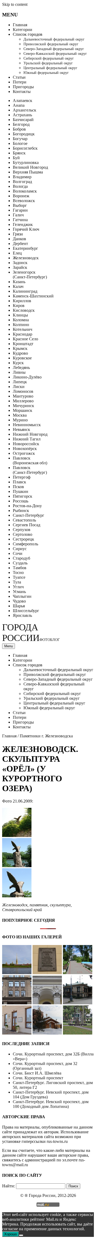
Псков (18, 486)
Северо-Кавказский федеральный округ (55, 54)
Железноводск (26, 258)
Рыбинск (21, 510)
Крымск (20, 348)
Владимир (22, 177)
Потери (19, 82)
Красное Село (25, 339)
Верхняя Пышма (28, 172)
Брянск (19, 153)
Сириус (20, 548)
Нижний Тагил (27, 439)
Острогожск (24, 453)
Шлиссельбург (26, 610)
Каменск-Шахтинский (33, 296)
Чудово (19, 601)
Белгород (21, 124)
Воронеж (21, 196)
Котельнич (22, 329)
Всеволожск (24, 200)
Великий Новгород (30, 167)
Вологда (20, 186)
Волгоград (22, 181)
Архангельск (24, 110)
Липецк (20, 382)
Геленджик (23, 224)
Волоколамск (25, 191)
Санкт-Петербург (28, 515)
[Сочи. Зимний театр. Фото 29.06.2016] (16, 1033)
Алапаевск (22, 100)
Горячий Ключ (26, 229)
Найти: (8, 1186)
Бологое (20, 143)
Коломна (21, 320)
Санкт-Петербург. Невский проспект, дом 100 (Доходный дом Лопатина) (51, 1104)
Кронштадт (23, 343)
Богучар (20, 138)
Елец (17, 253)
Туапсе (19, 577)
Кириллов (22, 300)
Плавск (19, 482)
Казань (19, 281)
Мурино (20, 420)
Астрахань (22, 115)
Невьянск (21, 429)
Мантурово (23, 396)
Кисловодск (24, 310)
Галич (18, 215)
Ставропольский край (22, 909)
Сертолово (22, 534)
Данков (19, 239)
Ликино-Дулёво (27, 377)
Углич (18, 587)
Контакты (22, 91)
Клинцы (20, 315)
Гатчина (20, 219)
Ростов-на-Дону (27, 505)
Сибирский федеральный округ (48, 58)
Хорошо (10, 1234)
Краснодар (22, 334)
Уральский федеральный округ (48, 63)
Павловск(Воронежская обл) (30, 460)
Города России (31, 632)
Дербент (20, 243)
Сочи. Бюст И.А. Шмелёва (37, 1073)
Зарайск (20, 267)
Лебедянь (21, 367)
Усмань (19, 591)
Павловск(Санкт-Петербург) (30, 470)
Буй (16, 157)
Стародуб (21, 558)
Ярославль (22, 615)
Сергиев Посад (26, 525)
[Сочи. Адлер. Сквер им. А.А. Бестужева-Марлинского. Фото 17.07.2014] (77, 1033)
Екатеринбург (25, 248)
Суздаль (20, 563)
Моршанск (22, 410)
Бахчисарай (23, 119)
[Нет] (21, 1235)
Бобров (19, 129)
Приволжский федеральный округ (50, 44)
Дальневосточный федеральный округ (54, 39)
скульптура (60, 905)
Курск (18, 362)
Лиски (19, 386)
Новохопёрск (25, 448)
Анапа (19, 105)
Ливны (19, 372)
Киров (19, 305)
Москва (20, 415)
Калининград (25, 291)
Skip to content (14, 4)
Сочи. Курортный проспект (38, 1078)
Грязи (18, 234)
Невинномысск (27, 424)
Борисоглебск (25, 148)
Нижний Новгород (30, 434)
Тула (17, 582)
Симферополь (25, 544)
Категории (22, 29)
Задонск (20, 262)
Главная (20, 25)
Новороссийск (26, 444)
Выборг (20, 205)
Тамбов (19, 567)
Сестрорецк (23, 539)
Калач (18, 286)
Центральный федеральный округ (50, 68)
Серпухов (21, 529)
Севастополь (24, 520)
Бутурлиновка (26, 162)
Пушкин (20, 491)
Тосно (18, 572)
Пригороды (23, 86)
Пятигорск (22, 496)
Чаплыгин (22, 596)
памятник (39, 905)
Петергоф (21, 477)
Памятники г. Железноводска (46, 736)
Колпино (21, 324)
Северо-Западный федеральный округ (53, 49)
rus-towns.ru (57, 1141)
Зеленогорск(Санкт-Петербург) (30, 274)
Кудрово (20, 353)
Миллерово (23, 401)
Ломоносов (23, 391)
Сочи (17, 553)
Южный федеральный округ (46, 73)
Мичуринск (23, 405)
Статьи (19, 77)
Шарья (19, 606)
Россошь (20, 501)
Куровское (22, 358)
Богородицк (24, 134)
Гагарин (20, 210)
